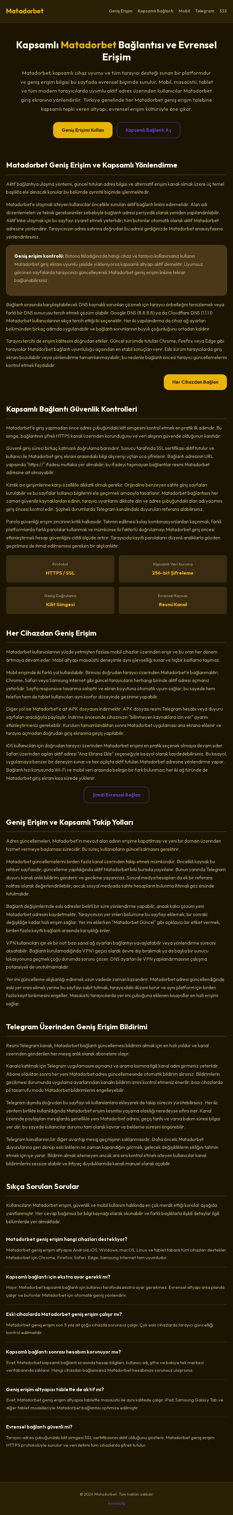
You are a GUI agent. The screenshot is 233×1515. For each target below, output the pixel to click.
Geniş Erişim (120, 11)
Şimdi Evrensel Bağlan (116, 795)
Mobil (184, 11)
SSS (223, 11)
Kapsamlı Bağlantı (155, 11)
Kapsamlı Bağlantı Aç (148, 130)
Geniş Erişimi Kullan (83, 130)
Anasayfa (116, 1503)
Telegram (204, 11)
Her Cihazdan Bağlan (195, 382)
